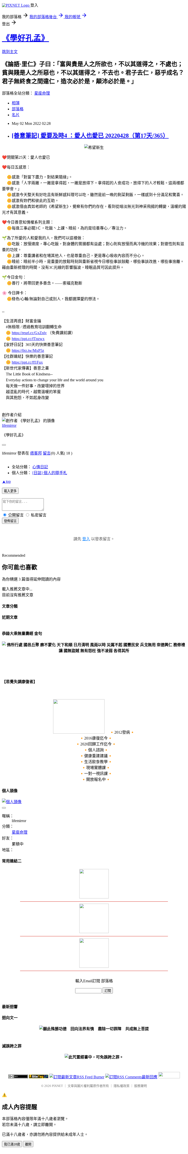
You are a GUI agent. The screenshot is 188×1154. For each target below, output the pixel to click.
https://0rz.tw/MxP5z (28, 350)
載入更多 (10, 491)
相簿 (16, 103)
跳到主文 (10, 52)
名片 (16, 115)
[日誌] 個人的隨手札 (49, 473)
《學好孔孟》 (25, 38)
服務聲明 (140, 1086)
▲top (6, 481)
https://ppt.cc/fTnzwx (28, 339)
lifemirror (9, 425)
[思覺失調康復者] (79, 732)
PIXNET (57, 1086)
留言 (47, 453)
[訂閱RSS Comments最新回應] (131, 1077)
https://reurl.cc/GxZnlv (29, 333)
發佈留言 (10, 521)
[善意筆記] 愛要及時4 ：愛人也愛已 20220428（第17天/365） (90, 135)
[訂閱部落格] (94, 932)
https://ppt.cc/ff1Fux (27, 362)
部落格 (18, 109)
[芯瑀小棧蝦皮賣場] (94, 897)
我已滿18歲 (12, 1144)
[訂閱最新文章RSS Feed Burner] (76, 1077)
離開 (28, 1144)
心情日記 (40, 467)
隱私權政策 (121, 1086)
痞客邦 (36, 453)
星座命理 (42, 93)
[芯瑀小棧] (94, 966)
